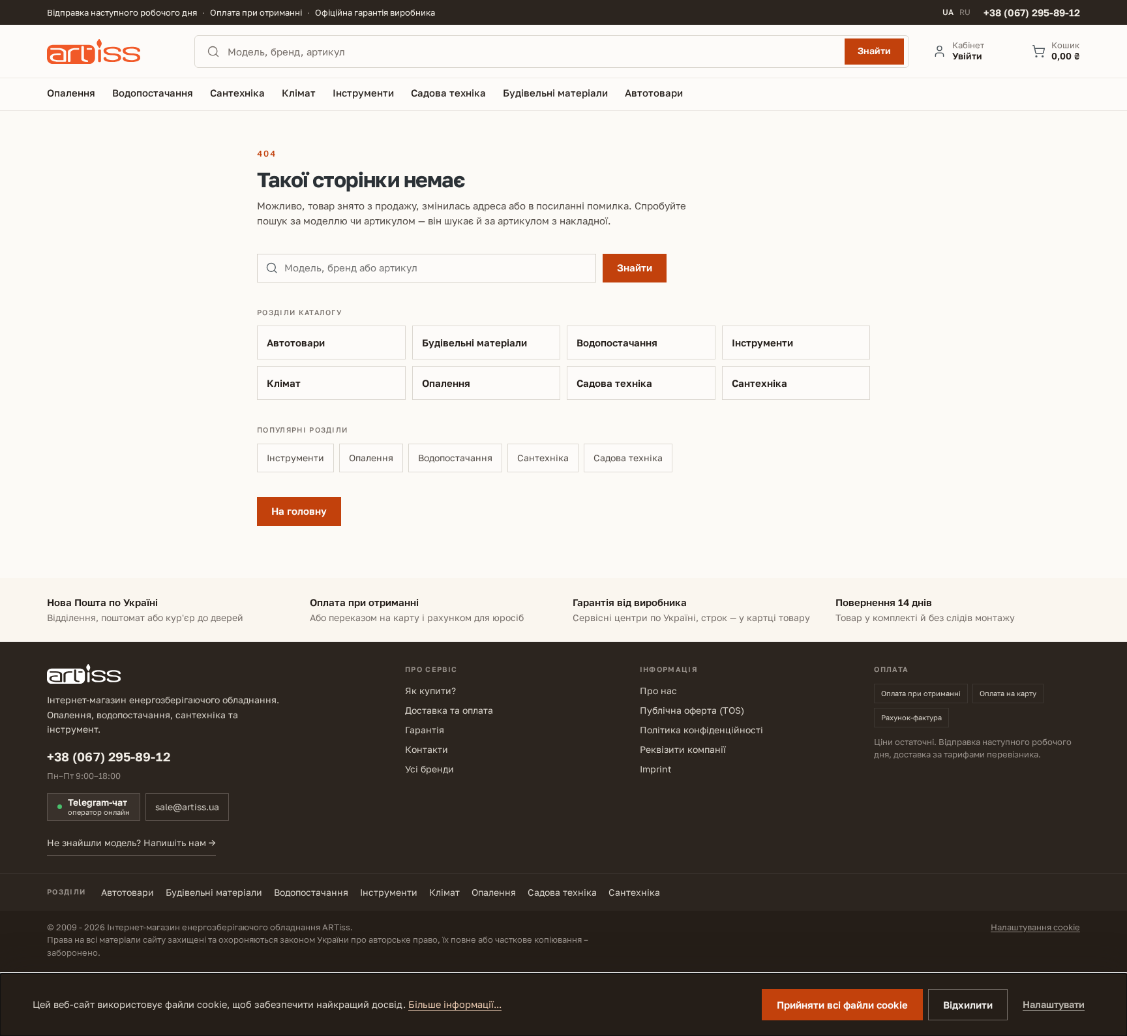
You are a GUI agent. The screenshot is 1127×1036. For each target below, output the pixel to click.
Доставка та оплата (449, 710)
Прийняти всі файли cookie (842, 1005)
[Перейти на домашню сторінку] (109, 51)
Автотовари (296, 342)
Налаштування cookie (1035, 927)
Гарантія (424, 729)
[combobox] (532, 51)
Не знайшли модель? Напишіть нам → (131, 842)
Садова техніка (614, 383)
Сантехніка (759, 383)
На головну (299, 511)
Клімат (284, 383)
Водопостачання (617, 342)
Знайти (874, 50)
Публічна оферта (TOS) (692, 710)
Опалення (446, 383)
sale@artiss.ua (187, 806)
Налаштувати (1054, 1004)
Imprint (656, 768)
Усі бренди (429, 768)
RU (964, 12)
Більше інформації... (455, 1004)
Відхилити (968, 1005)
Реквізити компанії (683, 749)
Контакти (426, 749)
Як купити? (430, 690)
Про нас (658, 690)
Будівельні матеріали (474, 342)
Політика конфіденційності (701, 729)
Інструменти (762, 342)
